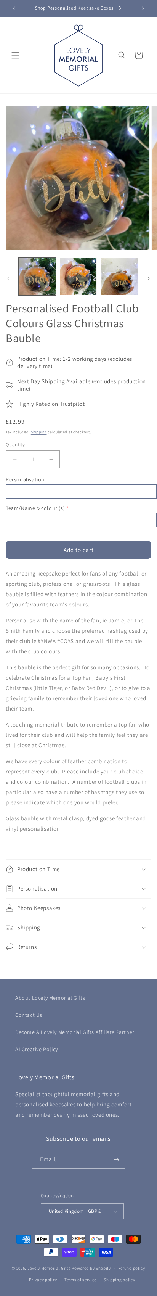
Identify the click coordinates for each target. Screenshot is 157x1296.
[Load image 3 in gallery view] (119, 276)
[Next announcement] (143, 8)
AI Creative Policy (36, 1049)
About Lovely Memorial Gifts (50, 997)
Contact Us (28, 1014)
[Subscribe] (116, 1160)
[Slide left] (8, 278)
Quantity (15, 444)
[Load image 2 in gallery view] (78, 276)
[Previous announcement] (14, 8)
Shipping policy (119, 1279)
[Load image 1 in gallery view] (37, 276)
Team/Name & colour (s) (35, 508)
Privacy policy (43, 1279)
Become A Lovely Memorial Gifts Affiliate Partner (75, 1032)
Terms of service (80, 1279)
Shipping (39, 431)
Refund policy (131, 1268)
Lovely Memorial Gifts (49, 1267)
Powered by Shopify (91, 1267)
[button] (15, 55)
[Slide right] (148, 278)
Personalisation (25, 479)
